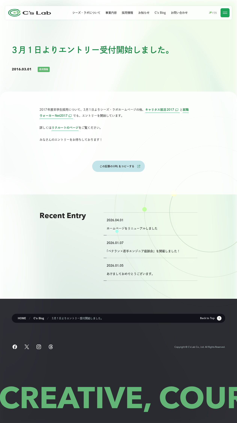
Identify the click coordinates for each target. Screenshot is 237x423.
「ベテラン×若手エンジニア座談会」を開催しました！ (143, 251)
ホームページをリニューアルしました (132, 228)
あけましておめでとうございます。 (131, 274)
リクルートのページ (65, 128)
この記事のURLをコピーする (117, 166)
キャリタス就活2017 (162, 110)
